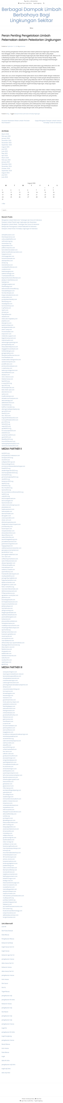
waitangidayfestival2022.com (10, 443)
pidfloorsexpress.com (8, 248)
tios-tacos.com (7, 751)
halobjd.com (5, 282)
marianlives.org (6, 243)
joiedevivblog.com (8, 865)
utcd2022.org (6, 479)
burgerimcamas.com (9, 917)
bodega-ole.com (8, 880)
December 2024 (6, 164)
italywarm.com (7, 904)
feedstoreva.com (7, 649)
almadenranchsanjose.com (10, 398)
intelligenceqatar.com (8, 284)
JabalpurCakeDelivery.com (10, 280)
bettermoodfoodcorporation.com (12, 252)
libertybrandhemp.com (10, 870)
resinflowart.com (8, 721)
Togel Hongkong (37, 3)
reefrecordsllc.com (8, 743)
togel (3, 1056)
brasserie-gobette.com (9, 634)
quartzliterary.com (7, 572)
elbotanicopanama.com (9, 522)
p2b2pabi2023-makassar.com (11, 455)
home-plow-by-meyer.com (11, 702)
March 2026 (5, 134)
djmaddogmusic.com (9, 820)
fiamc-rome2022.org (8, 587)
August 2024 (5, 173)
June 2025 (5, 151)
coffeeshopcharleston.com (10, 559)
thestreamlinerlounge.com (11, 883)
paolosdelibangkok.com (9, 617)
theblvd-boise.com (7, 379)
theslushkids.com (8, 781)
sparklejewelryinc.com (9, 762)
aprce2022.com (6, 411)
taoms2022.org (6, 490)
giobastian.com (7, 784)
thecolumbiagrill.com (8, 464)
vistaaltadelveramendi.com (11, 678)
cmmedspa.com (7, 833)
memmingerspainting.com (10, 342)
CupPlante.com (6, 308)
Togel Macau (6, 991)
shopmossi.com (7, 803)
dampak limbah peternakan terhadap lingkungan (27, 113)
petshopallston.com (9, 728)
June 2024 (5, 177)
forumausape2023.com (9, 431)
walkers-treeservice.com (10, 801)
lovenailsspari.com (7, 567)
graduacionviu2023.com (10, 756)
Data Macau (5, 935)
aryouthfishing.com (9, 747)
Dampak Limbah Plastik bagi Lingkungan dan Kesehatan (19, 222)
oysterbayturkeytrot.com (10, 773)
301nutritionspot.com (9, 857)
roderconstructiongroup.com (11, 505)
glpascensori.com (8, 786)
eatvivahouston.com (9, 708)
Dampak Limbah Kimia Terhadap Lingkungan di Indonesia (19, 229)
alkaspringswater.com (8, 563)
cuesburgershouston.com (11, 682)
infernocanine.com (8, 809)
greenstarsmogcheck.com (9, 544)
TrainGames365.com (8, 276)
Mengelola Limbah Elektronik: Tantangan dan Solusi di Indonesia (22, 220)
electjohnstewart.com (9, 891)
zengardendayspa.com (10, 760)
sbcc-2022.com (6, 415)
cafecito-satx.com (8, 754)
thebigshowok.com (9, 710)
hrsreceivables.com (7, 332)
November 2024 (6, 166)
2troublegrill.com (8, 794)
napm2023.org (6, 426)
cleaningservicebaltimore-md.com (13, 674)
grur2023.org (6, 422)
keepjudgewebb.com (9, 827)
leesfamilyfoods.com (8, 387)
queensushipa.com (7, 325)
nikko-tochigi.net (8, 842)
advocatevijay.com (7, 400)
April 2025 (5, 155)
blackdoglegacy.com (9, 706)
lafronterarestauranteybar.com (12, 775)
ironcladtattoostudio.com (10, 764)
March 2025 (5, 158)
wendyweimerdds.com (8, 327)
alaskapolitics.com (7, 260)
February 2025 (6, 160)
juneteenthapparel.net (10, 902)
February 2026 (6, 136)
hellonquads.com (7, 511)
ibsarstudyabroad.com (8, 498)
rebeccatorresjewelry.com (9, 319)
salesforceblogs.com (8, 273)
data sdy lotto (6, 1073)
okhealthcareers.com (8, 235)
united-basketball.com (9, 749)
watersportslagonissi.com (9, 370)
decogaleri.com (6, 516)
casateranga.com (8, 797)
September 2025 (7, 145)
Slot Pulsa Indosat (7, 931)
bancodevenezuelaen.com (9, 250)
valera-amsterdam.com (10, 868)
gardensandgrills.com (9, 837)
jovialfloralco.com (7, 364)
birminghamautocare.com (9, 602)
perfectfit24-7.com (7, 552)
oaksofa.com (5, 658)
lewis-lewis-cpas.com (8, 390)
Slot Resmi (5, 1012)
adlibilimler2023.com (8, 403)
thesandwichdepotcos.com (10, 347)
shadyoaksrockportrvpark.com (11, 524)
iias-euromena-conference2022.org (12, 492)
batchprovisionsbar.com (9, 632)
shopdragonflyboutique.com (10, 628)
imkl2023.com (6, 433)
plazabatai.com (6, 507)
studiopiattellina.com (8, 576)
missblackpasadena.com (10, 736)
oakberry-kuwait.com (8, 569)
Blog (8, 113)
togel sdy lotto (6, 1068)
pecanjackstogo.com (9, 758)
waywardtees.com (7, 245)
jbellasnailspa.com (7, 606)
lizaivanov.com (7, 698)
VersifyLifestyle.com (8, 293)
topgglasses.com (8, 732)
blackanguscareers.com (10, 876)
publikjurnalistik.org (9, 900)
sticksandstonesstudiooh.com (12, 799)
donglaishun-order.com (9, 584)
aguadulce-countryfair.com (10, 595)
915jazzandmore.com (8, 593)
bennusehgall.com (7, 501)
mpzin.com (5, 310)
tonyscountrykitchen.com (9, 604)
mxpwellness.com (8, 807)
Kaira (32, 1098)
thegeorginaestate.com (9, 612)
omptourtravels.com (9, 893)
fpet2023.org (6, 381)
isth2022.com (6, 453)
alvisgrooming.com (7, 610)
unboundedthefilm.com (9, 239)
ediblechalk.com (6, 653)
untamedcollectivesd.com (10, 805)
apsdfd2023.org (6, 428)
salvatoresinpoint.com (8, 362)
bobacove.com (6, 619)
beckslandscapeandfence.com (12, 676)
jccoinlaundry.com (7, 526)
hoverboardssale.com (8, 258)
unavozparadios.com (8, 518)
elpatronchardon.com (8, 582)
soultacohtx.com (7, 660)
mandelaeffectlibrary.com (9, 267)
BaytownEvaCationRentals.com (11, 278)
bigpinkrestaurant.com (9, 338)
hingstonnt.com (6, 254)
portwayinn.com (8, 818)
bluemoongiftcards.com (10, 846)
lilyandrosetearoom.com (10, 777)
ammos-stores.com (9, 859)
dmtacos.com (7, 687)
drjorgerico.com (6, 323)
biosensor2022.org (7, 481)
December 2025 (6, 140)
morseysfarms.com (7, 638)
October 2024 (6, 168)
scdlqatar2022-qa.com (8, 462)
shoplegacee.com (7, 304)
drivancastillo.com (8, 831)
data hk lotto (6, 1060)
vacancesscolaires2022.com (10, 446)
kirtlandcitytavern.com (9, 855)
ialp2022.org (5, 483)
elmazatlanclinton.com (8, 533)
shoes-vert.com (6, 520)
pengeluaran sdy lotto (8, 1064)
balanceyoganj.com (7, 271)
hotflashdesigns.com (8, 351)
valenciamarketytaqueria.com (12, 741)
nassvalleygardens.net (10, 889)
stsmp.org (5, 263)
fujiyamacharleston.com (9, 580)
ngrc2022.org (6, 385)
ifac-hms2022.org (7, 488)
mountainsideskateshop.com (12, 853)
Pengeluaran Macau (8, 939)
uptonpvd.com (7, 792)
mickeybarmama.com (8, 623)
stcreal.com (5, 312)
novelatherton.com (9, 887)
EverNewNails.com (7, 357)
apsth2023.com (6, 437)
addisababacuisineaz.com (10, 915)
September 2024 (7, 171)
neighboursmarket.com (10, 874)
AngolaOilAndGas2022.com (10, 418)
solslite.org (6, 816)
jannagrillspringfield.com (9, 578)
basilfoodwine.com (8, 840)
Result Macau (6, 1044)
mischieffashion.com (8, 372)
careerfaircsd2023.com (8, 435)
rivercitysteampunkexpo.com (12, 848)
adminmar (22, 46)
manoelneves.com (7, 265)
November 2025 (6, 143)
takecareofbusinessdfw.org (10, 288)
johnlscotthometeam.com (9, 366)
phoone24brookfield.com (9, 621)
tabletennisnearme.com (9, 656)
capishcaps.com (6, 662)
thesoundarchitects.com (10, 822)
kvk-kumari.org (7, 908)
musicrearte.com (7, 636)
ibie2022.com (6, 413)
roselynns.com (6, 269)
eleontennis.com (7, 392)
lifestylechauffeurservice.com (10, 355)
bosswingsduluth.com (8, 600)
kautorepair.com (7, 529)
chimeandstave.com (9, 713)
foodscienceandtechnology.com (12, 911)
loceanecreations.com (9, 861)
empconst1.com (6, 334)
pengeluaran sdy (7, 1016)
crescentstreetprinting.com (11, 689)
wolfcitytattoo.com (8, 771)
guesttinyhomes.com (9, 700)
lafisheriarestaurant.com (9, 591)
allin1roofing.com (8, 825)
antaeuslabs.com (7, 297)
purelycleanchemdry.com (9, 299)
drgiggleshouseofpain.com (10, 349)
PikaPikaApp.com (7, 286)
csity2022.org (6, 496)
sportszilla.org (6, 630)
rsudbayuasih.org (8, 898)
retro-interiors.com (7, 377)
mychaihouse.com (7, 608)
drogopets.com (6, 651)
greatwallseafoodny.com (10, 715)
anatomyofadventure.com (11, 829)
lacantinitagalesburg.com (9, 539)
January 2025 (6, 162)
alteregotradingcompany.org (10, 409)
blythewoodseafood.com (9, 615)
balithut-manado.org (8, 407)
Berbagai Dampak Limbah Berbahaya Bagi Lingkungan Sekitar (31, 15)
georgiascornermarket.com (10, 550)
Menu (31, 28)
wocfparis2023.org (7, 458)
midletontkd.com (8, 835)
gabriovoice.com (8, 719)
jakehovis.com (6, 597)
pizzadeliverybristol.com (9, 541)
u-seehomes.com (7, 368)
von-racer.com (6, 557)
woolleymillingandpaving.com (12, 790)
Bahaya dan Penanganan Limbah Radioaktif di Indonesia (19, 226)
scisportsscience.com (9, 913)
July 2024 (4, 175)
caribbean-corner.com (9, 844)
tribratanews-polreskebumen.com (13, 896)
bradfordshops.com (8, 396)
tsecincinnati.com (7, 503)
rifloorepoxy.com (8, 788)
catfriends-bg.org (7, 241)
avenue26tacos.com (9, 730)
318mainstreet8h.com (8, 565)
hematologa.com (8, 695)
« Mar (3, 203)
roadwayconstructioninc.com (10, 625)
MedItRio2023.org (7, 439)
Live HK (4, 927)
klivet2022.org (6, 485)
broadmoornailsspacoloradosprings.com (15, 734)
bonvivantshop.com (8, 306)
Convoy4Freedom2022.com (10, 420)
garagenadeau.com (7, 353)
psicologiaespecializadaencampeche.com (15, 685)
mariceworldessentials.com (10, 589)
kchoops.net (6, 850)
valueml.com (5, 316)
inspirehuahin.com (7, 340)
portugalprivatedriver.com (10, 554)
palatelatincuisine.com (9, 704)
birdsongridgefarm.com (10, 863)
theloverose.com (8, 717)
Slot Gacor (5, 983)
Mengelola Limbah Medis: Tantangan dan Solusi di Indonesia (20, 224)
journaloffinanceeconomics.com (12, 906)
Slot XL (4, 987)
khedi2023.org (6, 468)
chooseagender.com (8, 256)
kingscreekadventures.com (10, 295)
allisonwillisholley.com (9, 814)
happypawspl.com (7, 546)
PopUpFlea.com (6, 314)
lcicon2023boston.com (8, 441)
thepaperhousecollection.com (12, 812)
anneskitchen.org (8, 738)
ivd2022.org (5, 494)
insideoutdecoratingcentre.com (11, 359)
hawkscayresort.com (8, 509)
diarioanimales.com (7, 513)
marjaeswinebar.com (8, 531)
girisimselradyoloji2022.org (10, 477)
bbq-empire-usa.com (8, 647)
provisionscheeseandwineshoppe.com (13, 466)
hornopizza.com (8, 691)
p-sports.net (6, 723)
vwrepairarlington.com (10, 672)
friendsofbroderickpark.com (10, 574)
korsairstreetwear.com (10, 726)
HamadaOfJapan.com (8, 291)
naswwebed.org (6, 405)
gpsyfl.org (5, 664)
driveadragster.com (9, 693)
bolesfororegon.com (9, 878)
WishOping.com (6, 301)
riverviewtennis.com (8, 640)
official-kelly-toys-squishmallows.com (13, 643)
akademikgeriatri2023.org (10, 470)
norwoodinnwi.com (9, 872)
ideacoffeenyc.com (7, 535)
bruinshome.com (8, 766)
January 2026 (6, 138)
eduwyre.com (6, 375)
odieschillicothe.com (8, 537)
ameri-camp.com (7, 329)
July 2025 (4, 149)
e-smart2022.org (7, 383)
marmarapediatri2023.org (9, 473)
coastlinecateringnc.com (10, 680)
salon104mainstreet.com (9, 561)
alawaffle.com (7, 745)
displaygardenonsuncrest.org (11, 645)
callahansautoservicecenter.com (11, 548)
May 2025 (5, 153)
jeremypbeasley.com (8, 344)
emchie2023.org (6, 475)
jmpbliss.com (6, 321)
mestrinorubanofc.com (10, 885)
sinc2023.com (6, 460)
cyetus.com (5, 394)
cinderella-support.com (9, 336)
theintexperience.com (8, 237)
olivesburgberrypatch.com (11, 779)
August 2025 (5, 147)
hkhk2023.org (6, 424)
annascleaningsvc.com (9, 769)
